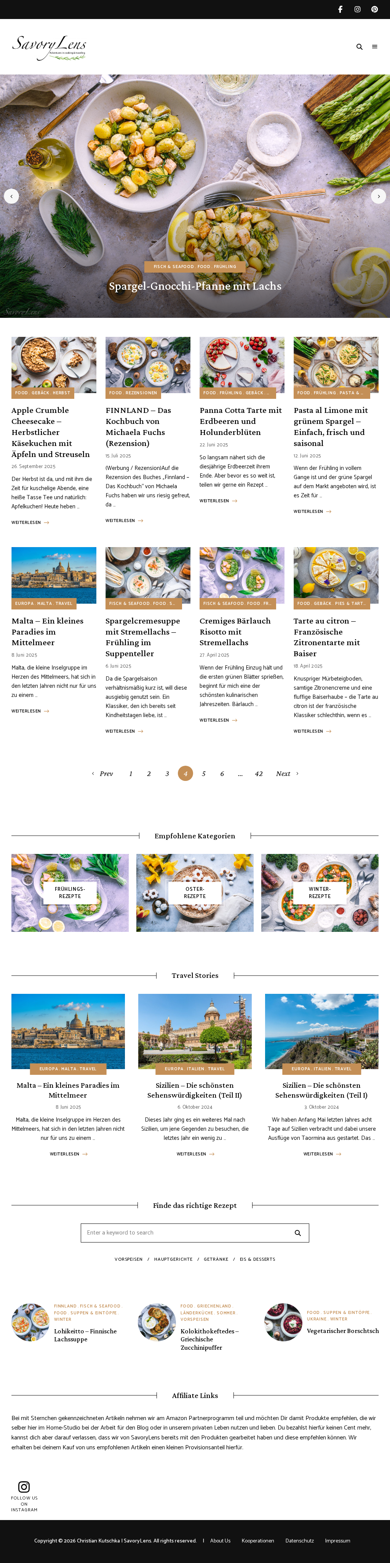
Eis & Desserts (258, 1259)
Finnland (65, 1306)
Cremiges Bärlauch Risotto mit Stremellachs (235, 631)
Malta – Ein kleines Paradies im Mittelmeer (47, 631)
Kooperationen (258, 1541)
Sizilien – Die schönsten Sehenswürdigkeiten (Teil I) (321, 1090)
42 (259, 773)
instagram (357, 9)
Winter (63, 1319)
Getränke (216, 1259)
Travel (64, 603)
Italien (196, 1069)
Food (204, 266)
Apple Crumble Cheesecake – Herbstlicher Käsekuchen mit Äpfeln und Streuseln (50, 432)
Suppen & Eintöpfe (93, 1313)
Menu (374, 46)
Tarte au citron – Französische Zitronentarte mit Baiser (327, 636)
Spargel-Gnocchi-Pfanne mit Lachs (195, 285)
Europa (24, 603)
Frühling (225, 266)
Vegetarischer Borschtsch (343, 1331)
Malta (44, 603)
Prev (106, 773)
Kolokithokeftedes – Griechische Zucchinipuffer (210, 1339)
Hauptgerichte (173, 1259)
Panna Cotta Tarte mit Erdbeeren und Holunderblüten (241, 421)
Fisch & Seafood (174, 266)
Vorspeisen (129, 1259)
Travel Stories (195, 975)
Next (378, 196)
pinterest (374, 9)
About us (220, 1541)
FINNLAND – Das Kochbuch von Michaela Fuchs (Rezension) (138, 426)
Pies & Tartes (352, 603)
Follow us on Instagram (24, 1504)
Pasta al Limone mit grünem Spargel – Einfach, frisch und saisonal (331, 426)
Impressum (337, 1541)
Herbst (61, 393)
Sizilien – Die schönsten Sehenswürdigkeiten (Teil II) (194, 1090)
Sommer (226, 1313)
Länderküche (197, 1313)
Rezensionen (141, 393)
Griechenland (214, 1306)
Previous (11, 196)
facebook (340, 9)
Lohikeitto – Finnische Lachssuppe (85, 1335)
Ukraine (317, 1319)
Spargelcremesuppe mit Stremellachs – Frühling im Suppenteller (142, 636)
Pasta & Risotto (361, 393)
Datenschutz (300, 1541)
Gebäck (41, 393)
